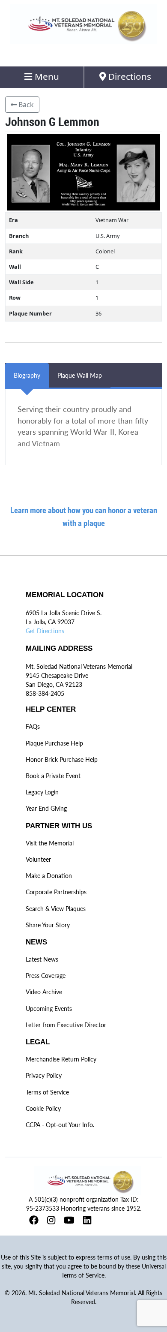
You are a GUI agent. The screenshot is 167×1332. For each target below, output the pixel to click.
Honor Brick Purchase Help (62, 759)
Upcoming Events (49, 1008)
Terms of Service (47, 1092)
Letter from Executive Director (66, 1024)
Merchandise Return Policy (61, 1059)
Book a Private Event (53, 775)
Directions (128, 76)
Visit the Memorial (50, 843)
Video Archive (44, 991)
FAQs (33, 726)
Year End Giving (46, 808)
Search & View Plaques (56, 908)
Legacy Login (42, 792)
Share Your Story (48, 925)
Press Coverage (46, 975)
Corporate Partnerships (56, 892)
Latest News (42, 959)
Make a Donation (49, 875)
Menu (46, 76)
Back (25, 104)
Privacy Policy (44, 1075)
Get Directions (45, 630)
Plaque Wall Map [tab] (79, 375)
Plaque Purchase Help (54, 743)
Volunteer (38, 859)
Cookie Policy (43, 1108)
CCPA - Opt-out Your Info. (60, 1124)
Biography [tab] (27, 375)
